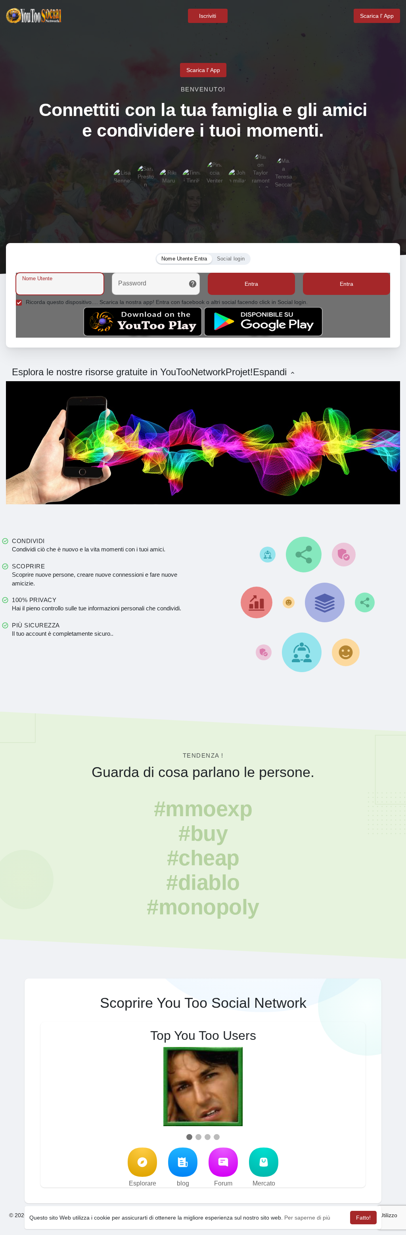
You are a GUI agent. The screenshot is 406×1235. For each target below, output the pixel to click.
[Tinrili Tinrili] (191, 178)
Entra (251, 284)
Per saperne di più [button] (307, 1217)
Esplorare (142, 1183)
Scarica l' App (377, 16)
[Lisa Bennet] (122, 178)
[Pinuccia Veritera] (214, 170)
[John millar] (237, 178)
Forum (223, 1183)
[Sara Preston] (145, 174)
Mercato (264, 1183)
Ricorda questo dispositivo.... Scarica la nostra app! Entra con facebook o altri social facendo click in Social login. (167, 302)
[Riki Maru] (168, 178)
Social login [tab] (231, 259)
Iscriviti (207, 16)
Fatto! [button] (363, 1217)
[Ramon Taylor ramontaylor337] (260, 162)
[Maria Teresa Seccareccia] (283, 166)
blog (183, 1183)
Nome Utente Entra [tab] (184, 259)
